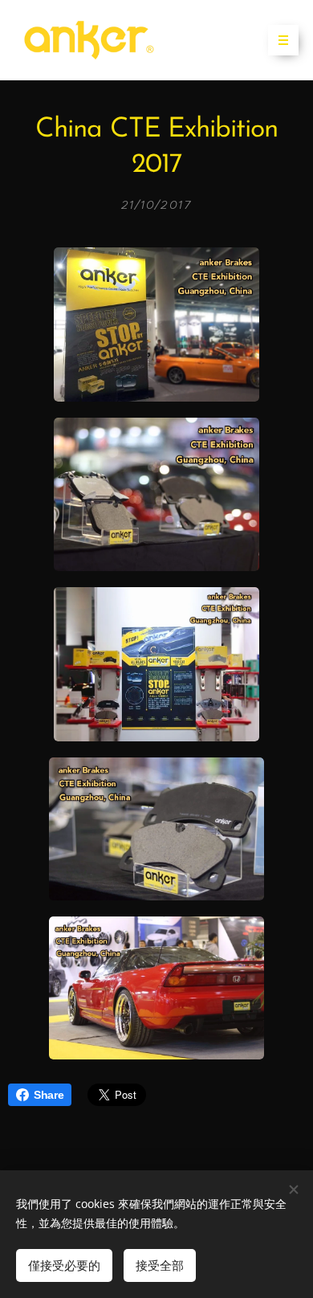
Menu (283, 40)
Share (48, 1094)
